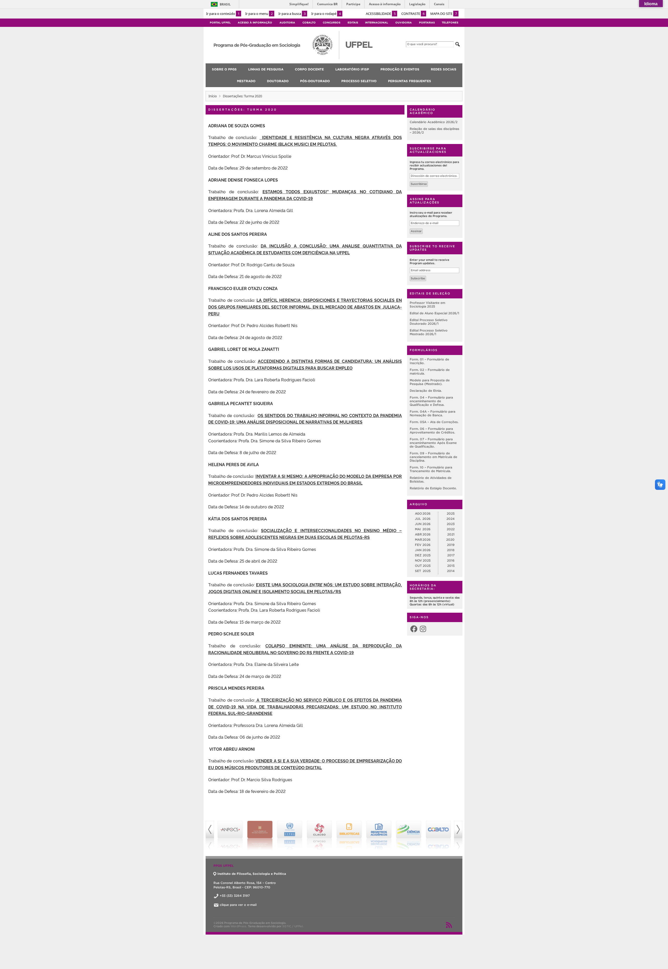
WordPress (238, 926)
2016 (451, 560)
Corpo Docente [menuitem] (309, 69)
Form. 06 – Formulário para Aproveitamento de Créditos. (432, 430)
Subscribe (418, 278)
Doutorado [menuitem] (278, 81)
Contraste (413, 13)
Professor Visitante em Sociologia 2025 (427, 304)
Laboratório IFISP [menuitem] (352, 69)
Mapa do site (443, 13)
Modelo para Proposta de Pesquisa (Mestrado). (430, 382)
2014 (451, 571)
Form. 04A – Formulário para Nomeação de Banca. (432, 413)
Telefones (450, 22)
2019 (451, 544)
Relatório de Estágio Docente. (433, 488)
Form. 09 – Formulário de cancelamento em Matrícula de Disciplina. (433, 457)
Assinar (416, 231)
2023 (451, 524)
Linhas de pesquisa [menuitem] (265, 69)
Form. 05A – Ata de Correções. (434, 422)
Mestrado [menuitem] (246, 81)
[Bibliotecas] (319, 835)
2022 (451, 529)
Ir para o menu (259, 13)
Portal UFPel (220, 22)
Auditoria (287, 22)
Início (212, 96)
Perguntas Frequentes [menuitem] (409, 81)
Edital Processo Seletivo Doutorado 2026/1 (429, 321)
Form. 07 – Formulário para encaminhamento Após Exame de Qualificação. (433, 442)
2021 (451, 534)
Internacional (376, 22)
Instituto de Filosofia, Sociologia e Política (251, 873)
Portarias (427, 22)
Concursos (331, 22)
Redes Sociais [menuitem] (443, 69)
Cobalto (309, 22)
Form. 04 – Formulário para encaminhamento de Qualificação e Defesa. (431, 401)
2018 (451, 550)
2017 (451, 555)
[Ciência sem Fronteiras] (378, 835)
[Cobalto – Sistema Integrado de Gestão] (408, 835)
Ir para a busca (292, 13)
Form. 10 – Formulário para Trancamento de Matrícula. (431, 469)
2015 (451, 565)
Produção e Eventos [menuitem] (399, 69)
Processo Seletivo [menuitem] (359, 81)
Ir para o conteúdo (223, 13)
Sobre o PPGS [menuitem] (224, 69)
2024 (450, 518)
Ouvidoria (403, 22)
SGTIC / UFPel (292, 926)
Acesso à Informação (255, 22)
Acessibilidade (381, 13)
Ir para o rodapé (326, 13)
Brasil (225, 4)
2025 (451, 513)
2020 (450, 539)
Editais (353, 22)
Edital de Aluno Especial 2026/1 (434, 313)
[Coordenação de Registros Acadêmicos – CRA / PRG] (349, 835)
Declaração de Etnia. (426, 390)
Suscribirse (419, 183)
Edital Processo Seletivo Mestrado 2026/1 (429, 332)
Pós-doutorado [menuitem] (315, 81)
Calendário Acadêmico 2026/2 (433, 122)
